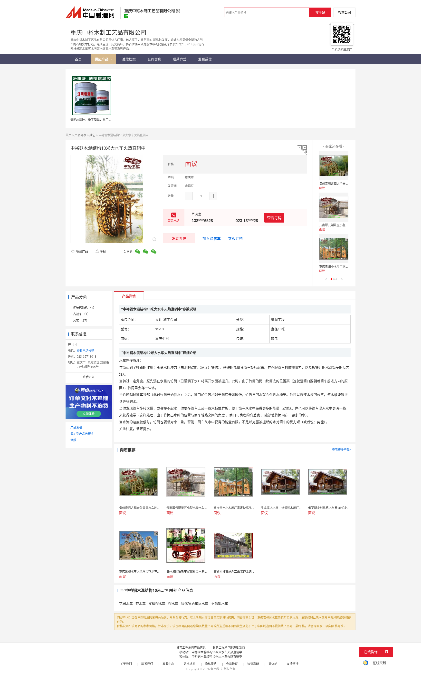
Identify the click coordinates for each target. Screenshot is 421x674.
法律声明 (253, 664)
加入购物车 (211, 238)
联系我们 (147, 664)
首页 (68, 135)
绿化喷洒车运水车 (194, 603)
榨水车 (173, 603)
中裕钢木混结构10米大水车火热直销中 (217, 652)
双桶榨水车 (156, 603)
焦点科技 (216, 669)
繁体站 (272, 664)
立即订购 (235, 238)
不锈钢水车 (219, 603)
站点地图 (189, 664)
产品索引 (76, 427)
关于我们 (126, 664)
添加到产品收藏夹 (82, 434)
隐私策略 (211, 664)
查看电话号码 (85, 351)
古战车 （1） (81, 314)
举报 (103, 251)
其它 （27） (81, 320)
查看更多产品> (341, 450)
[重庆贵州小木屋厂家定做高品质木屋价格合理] (333, 248)
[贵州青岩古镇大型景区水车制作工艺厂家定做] (333, 165)
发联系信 (179, 238)
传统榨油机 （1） (84, 308)
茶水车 (140, 603)
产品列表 (80, 135)
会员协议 (232, 664)
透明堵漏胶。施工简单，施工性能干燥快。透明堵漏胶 (105, 120)
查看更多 (89, 377)
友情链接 (292, 664)
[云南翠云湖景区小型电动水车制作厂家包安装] (333, 207)
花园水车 (126, 603)
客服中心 (168, 664)
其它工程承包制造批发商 (229, 647)
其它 (92, 135)
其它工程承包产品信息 (191, 647)
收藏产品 (82, 251)
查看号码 (274, 217)
